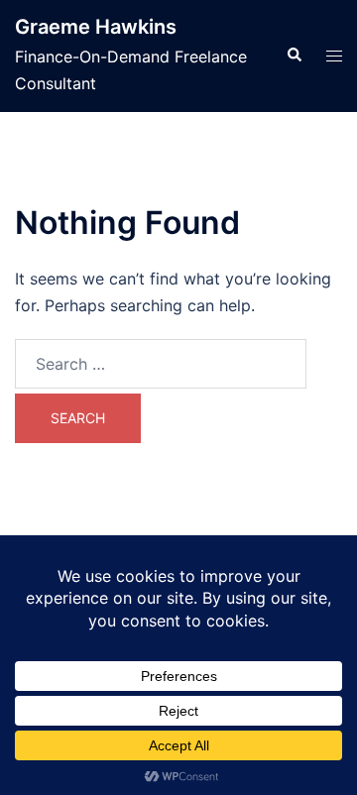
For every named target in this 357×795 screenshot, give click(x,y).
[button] (293, 55)
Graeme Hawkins (96, 27)
